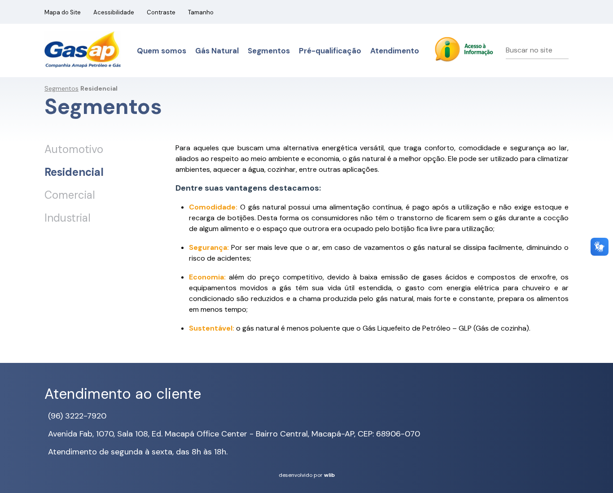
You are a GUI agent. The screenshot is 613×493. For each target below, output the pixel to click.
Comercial (69, 195)
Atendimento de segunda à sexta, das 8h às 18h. (138, 451)
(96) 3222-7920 (77, 415)
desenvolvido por (307, 475)
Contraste (161, 12)
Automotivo (73, 149)
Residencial (74, 172)
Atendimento (394, 51)
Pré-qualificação (330, 51)
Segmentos (269, 51)
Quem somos (161, 51)
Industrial (67, 218)
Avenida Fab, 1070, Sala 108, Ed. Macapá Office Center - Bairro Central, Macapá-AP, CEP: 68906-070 (234, 433)
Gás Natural (217, 51)
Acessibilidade (113, 12)
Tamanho (201, 12)
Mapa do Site (62, 12)
